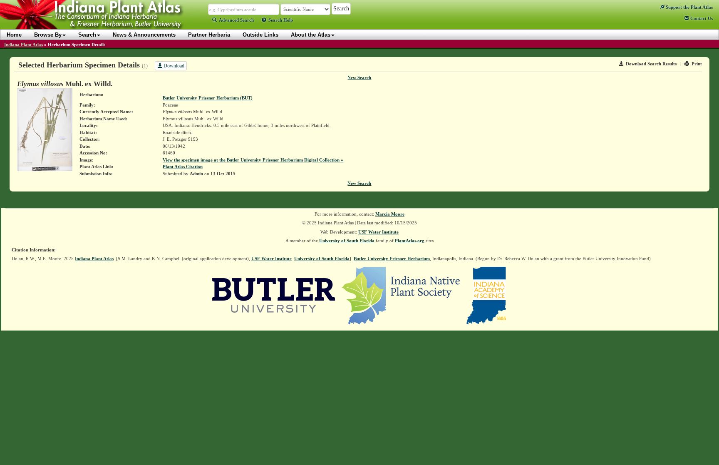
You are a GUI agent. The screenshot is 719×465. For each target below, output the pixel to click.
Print (697, 63)
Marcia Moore (389, 213)
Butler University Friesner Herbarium (392, 258)
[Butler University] (273, 294)
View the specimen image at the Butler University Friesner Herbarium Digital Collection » (253, 159)
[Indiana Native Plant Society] (401, 294)
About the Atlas (310, 35)
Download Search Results (651, 63)
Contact (701, 18)
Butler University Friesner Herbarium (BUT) (208, 97)
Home (14, 35)
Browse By (48, 35)
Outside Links (260, 35)
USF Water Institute (378, 231)
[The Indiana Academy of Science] (486, 294)
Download (173, 66)
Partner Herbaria (209, 35)
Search (87, 35)
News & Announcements (144, 35)
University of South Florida (346, 240)
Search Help (280, 19)
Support (688, 7)
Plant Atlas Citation (183, 166)
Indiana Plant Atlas (23, 44)
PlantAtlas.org (409, 240)
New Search (359, 77)
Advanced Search (236, 19)
